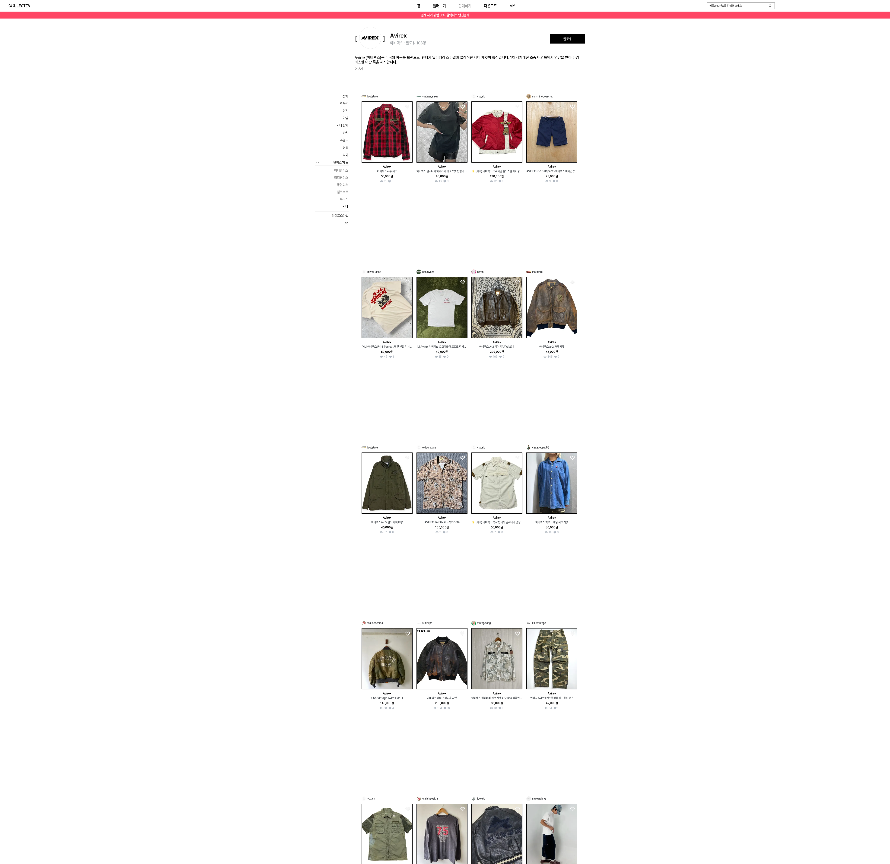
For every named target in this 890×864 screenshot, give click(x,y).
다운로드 (490, 6)
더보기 (359, 69)
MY (512, 6)
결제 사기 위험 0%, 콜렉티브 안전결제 (445, 15)
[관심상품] (407, 107)
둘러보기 (439, 6)
